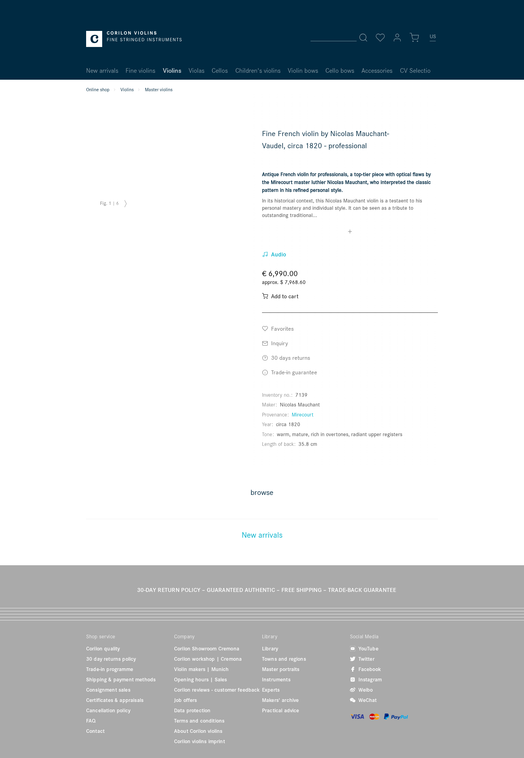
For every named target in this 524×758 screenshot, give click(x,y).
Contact (95, 731)
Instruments (276, 679)
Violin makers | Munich (201, 669)
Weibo (365, 690)
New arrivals (262, 534)
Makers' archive (280, 700)
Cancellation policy (108, 710)
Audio (278, 254)
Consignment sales (108, 690)
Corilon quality (103, 648)
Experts (271, 690)
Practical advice (280, 710)
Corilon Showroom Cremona (206, 648)
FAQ (91, 720)
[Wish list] (380, 37)
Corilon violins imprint (199, 741)
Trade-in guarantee (293, 372)
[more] (350, 232)
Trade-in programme (109, 669)
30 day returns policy (111, 659)
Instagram (369, 679)
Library (270, 648)
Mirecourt (303, 414)
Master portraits (281, 669)
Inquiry (279, 343)
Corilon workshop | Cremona (208, 659)
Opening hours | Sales (200, 679)
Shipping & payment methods (121, 679)
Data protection (192, 710)
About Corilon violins (198, 731)
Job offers (185, 700)
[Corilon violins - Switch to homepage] (134, 39)
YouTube (367, 648)
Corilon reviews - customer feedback (217, 690)
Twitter (366, 659)
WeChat (367, 700)
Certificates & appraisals (114, 700)
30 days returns (290, 357)
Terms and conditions (199, 720)
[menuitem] (433, 38)
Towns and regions (284, 659)
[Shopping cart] (414, 37)
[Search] (363, 37)
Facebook (369, 669)
